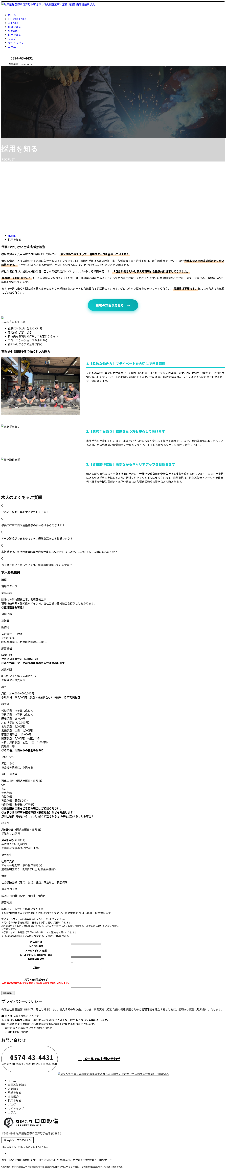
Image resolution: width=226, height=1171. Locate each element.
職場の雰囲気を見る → (113, 305)
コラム (12, 47)
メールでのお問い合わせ (101, 1058)
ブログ (12, 39)
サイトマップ (16, 43)
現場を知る (14, 27)
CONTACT (12, 68)
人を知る (13, 23)
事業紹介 (13, 31)
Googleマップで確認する (17, 1140)
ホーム (12, 15)
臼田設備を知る (17, 19)
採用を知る (14, 35)
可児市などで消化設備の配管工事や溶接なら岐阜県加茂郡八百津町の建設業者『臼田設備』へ (57, 1160)
